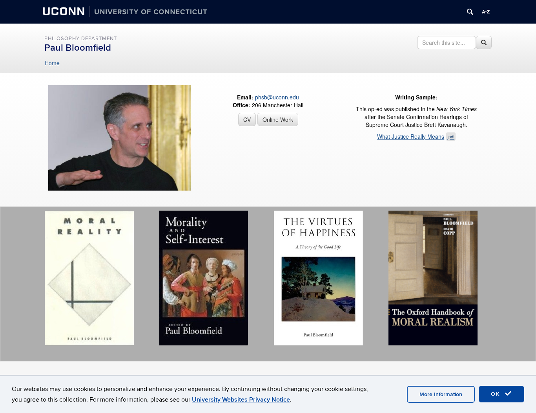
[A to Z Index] (485, 12)
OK (497, 394)
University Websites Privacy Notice (241, 400)
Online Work (278, 119)
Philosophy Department (80, 38)
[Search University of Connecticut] (470, 12)
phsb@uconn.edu (277, 97)
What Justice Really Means (415, 136)
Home (52, 63)
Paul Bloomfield (77, 47)
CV (247, 119)
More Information (440, 394)
